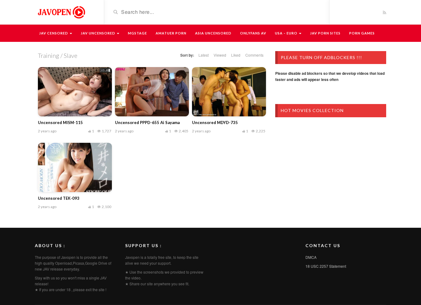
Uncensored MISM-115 (60, 122)
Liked (235, 55)
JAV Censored (54, 33)
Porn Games (362, 33)
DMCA (311, 257)
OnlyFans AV (253, 33)
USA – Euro (286, 33)
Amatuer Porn (171, 33)
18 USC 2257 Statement (325, 266)
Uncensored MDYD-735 (215, 122)
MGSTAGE (137, 33)
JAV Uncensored (98, 33)
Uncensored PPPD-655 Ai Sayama (147, 122)
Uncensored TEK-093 (59, 198)
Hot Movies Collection (312, 110)
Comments (254, 55)
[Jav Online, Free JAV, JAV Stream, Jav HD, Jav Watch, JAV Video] (61, 12)
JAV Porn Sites (325, 33)
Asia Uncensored (213, 33)
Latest (203, 55)
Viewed (220, 55)
